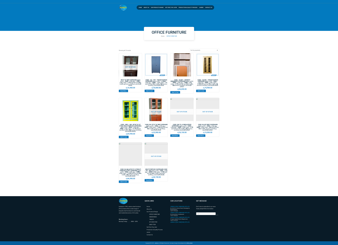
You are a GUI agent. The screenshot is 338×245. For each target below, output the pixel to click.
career (201, 7)
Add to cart (149, 91)
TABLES (151, 219)
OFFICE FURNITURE (154, 214)
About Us (146, 7)
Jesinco (157, 243)
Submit (217, 213)
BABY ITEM (152, 224)
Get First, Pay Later (171, 7)
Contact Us (208, 7)
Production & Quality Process (188, 7)
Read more (123, 91)
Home (140, 7)
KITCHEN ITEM (153, 222)
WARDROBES (153, 217)
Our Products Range (157, 7)
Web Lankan (190, 243)
